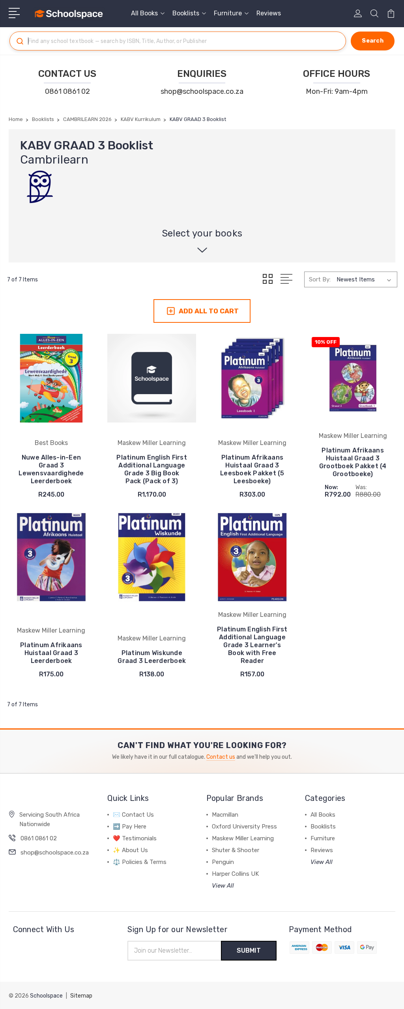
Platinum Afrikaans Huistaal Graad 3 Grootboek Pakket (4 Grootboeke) (353, 462)
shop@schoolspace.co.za (202, 91)
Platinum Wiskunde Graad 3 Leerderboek (152, 657)
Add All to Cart (209, 311)
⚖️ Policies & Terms (139, 862)
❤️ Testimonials (135, 838)
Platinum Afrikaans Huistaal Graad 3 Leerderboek (51, 653)
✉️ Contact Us (133, 814)
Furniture (228, 13)
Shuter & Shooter (235, 850)
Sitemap (81, 995)
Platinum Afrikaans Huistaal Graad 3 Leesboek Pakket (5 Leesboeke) (252, 469)
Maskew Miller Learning (243, 838)
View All (223, 885)
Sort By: (320, 279)
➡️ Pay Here (129, 826)
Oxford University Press (244, 826)
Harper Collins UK (235, 873)
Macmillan (225, 814)
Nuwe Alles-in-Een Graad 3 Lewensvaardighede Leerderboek (51, 469)
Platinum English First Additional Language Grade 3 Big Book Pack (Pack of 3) (151, 469)
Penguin (223, 862)
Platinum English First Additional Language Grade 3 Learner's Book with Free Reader (252, 645)
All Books (144, 13)
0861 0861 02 (67, 91)
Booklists (185, 13)
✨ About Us (130, 850)
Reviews (268, 13)
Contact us (220, 757)
